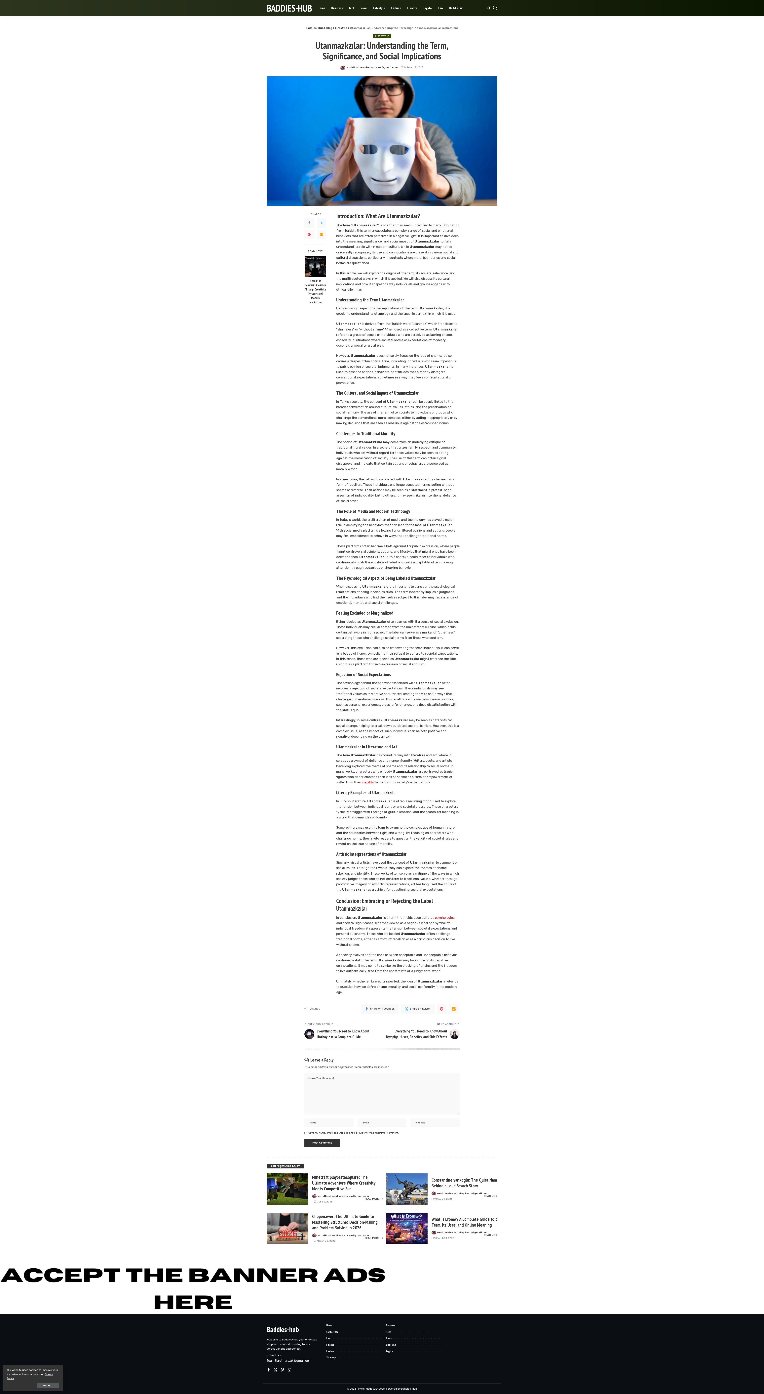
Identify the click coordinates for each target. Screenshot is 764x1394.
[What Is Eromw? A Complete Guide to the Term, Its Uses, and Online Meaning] (407, 1228)
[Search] (495, 8)
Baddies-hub (283, 1329)
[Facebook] (309, 223)
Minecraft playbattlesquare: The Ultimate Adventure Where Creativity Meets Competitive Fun (343, 1183)
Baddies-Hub (289, 8)
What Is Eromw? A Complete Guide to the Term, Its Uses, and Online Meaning (466, 1222)
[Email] (321, 234)
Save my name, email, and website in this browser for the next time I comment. (353, 1132)
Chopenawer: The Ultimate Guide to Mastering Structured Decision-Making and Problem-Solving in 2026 (345, 1222)
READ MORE (371, 1198)
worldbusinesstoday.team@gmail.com (372, 67)
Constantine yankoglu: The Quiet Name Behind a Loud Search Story (465, 1183)
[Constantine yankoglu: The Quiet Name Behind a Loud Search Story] (407, 1189)
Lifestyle (382, 36)
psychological (445, 918)
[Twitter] (321, 223)
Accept (48, 1385)
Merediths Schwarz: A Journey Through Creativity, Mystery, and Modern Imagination (315, 291)
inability (368, 782)
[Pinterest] (309, 234)
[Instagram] (289, 1369)
